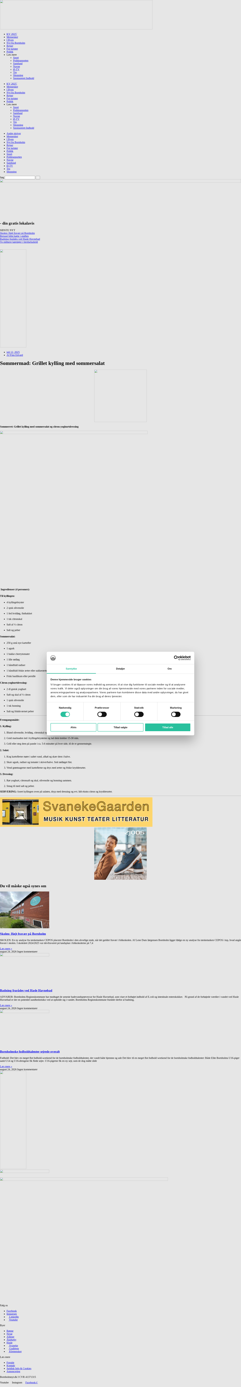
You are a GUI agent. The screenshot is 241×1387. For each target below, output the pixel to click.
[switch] (102, 714)
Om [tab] (170, 668)
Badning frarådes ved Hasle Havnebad (20, 239)
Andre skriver (14, 133)
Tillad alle (167, 727)
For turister (12, 48)
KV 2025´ (12, 34)
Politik (10, 51)
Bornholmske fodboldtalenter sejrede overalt (30, 1051)
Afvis (73, 727)
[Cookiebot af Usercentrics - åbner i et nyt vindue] (176, 658)
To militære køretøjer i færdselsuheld (19, 242)
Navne (16, 66)
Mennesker (12, 37)
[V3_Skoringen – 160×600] (13, 1168)
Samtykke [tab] (71, 668)
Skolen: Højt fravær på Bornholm (17, 233)
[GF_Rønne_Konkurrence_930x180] (76, 28)
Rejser (10, 45)
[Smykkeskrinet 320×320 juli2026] (120, 421)
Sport (16, 57)
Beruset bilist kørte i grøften (14, 236)
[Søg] (38, 177)
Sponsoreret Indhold (23, 78)
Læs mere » (6, 948)
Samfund (17, 63)
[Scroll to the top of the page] (1, 1385)
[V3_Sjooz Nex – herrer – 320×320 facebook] (120, 878)
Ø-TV (16, 69)
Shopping (18, 75)
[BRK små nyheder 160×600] (13, 346)
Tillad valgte (120, 727)
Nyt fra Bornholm (16, 43)
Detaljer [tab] (120, 668)
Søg (2, 177)
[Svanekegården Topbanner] (76, 825)
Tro (15, 72)
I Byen (10, 40)
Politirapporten (20, 60)
